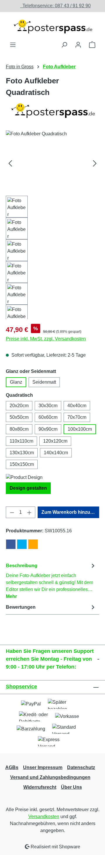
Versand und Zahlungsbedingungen (50, 777)
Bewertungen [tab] (21, 607)
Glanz (16, 382)
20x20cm (19, 405)
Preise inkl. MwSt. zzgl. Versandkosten (46, 338)
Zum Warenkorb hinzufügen (70, 512)
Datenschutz (81, 767)
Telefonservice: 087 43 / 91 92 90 (55, 5)
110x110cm (21, 441)
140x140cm (56, 452)
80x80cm (19, 429)
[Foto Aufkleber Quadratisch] (52, 163)
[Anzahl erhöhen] (29, 512)
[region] (52, 224)
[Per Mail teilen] (33, 544)
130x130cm (22, 452)
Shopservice (21, 686)
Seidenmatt (44, 382)
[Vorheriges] (10, 163)
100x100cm (80, 429)
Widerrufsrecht (39, 787)
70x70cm (76, 417)
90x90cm (47, 429)
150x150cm (22, 464)
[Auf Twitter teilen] (22, 544)
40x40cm (76, 405)
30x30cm (47, 405)
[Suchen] (64, 45)
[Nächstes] (94, 163)
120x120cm (55, 441)
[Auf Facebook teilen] (10, 544)
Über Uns (71, 787)
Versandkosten (43, 816)
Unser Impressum (42, 767)
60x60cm (47, 417)
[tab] (51, 580)
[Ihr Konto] (78, 45)
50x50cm (19, 417)
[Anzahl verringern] (12, 512)
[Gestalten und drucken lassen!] (52, 26)
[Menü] (13, 45)
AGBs (11, 767)
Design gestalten (28, 488)
